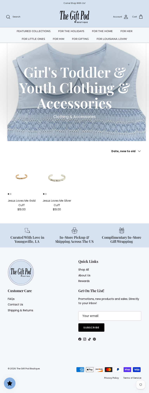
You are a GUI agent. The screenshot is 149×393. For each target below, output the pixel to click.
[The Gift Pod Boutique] (75, 16)
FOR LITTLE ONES (33, 38)
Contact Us (15, 304)
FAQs (11, 299)
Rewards (84, 281)
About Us (84, 275)
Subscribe (91, 327)
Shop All (83, 270)
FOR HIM (58, 38)
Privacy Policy (111, 377)
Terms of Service (132, 377)
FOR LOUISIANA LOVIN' (112, 38)
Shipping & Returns (20, 310)
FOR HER (126, 31)
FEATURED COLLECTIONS (33, 31)
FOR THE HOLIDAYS (71, 31)
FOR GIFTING (80, 38)
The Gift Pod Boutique (28, 368)
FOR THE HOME (102, 31)
